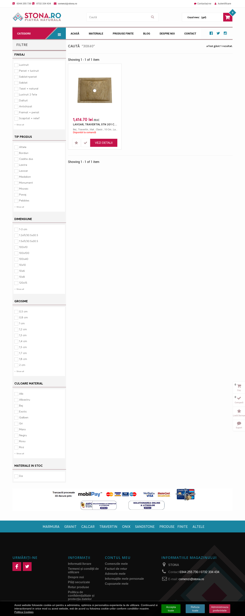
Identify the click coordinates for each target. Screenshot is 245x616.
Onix (126, 527)
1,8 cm (23, 359)
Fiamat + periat (29, 112)
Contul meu (118, 557)
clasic (99, 129)
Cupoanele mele (116, 583)
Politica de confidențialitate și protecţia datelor (81, 596)
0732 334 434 (43, 3)
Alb (21, 393)
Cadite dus (26, 158)
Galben (23, 417)
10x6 (22, 270)
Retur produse (78, 587)
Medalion (25, 176)
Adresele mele (115, 573)
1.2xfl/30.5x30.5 (28, 235)
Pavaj (22, 194)
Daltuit (23, 100)
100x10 (23, 247)
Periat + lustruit (29, 70)
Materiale (96, 33)
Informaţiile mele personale (124, 578)
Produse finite (173, 527)
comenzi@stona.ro (67, 3)
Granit (70, 527)
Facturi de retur (116, 568)
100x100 (24, 253)
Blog (146, 33)
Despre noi (167, 33)
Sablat (23, 82)
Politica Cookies (23, 612)
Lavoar (23, 170)
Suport (239, 427)
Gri (21, 423)
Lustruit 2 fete (28, 94)
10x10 (22, 264)
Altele (22, 147)
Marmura (51, 527)
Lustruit (24, 64)
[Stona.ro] (48, 17)
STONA (173, 565)
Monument (26, 182)
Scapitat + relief (29, 118)
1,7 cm (23, 353)
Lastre (23, 164)
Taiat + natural (28, 88)
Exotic (23, 411)
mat (92, 129)
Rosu (22, 441)
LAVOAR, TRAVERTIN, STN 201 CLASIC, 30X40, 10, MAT (95, 124)
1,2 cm (23, 329)
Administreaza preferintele (219, 608)
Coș (239, 390)
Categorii (24, 33)
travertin (83, 129)
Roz (21, 447)
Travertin (108, 527)
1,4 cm (23, 341)
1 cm (22, 323)
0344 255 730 (24, 3)
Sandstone (145, 527)
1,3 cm (23, 335)
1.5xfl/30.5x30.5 (28, 241)
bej (74, 129)
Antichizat (25, 106)
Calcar (88, 527)
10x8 (22, 276)
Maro (22, 429)
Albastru (24, 399)
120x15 (23, 282)
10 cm (107, 129)
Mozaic (23, 188)
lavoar (116, 129)
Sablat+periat (28, 76)
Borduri (23, 152)
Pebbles (24, 200)
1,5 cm (23, 347)
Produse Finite (123, 33)
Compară (239, 402)
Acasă (75, 33)
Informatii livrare (79, 563)
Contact (190, 33)
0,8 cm (23, 317)
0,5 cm (23, 311)
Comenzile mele (116, 563)
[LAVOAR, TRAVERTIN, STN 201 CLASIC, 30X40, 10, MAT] (95, 91)
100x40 (23, 258)
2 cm (22, 364)
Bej (21, 405)
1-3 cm (23, 229)
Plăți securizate (79, 582)
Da (21, 475)
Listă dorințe (239, 415)
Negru (23, 435)
